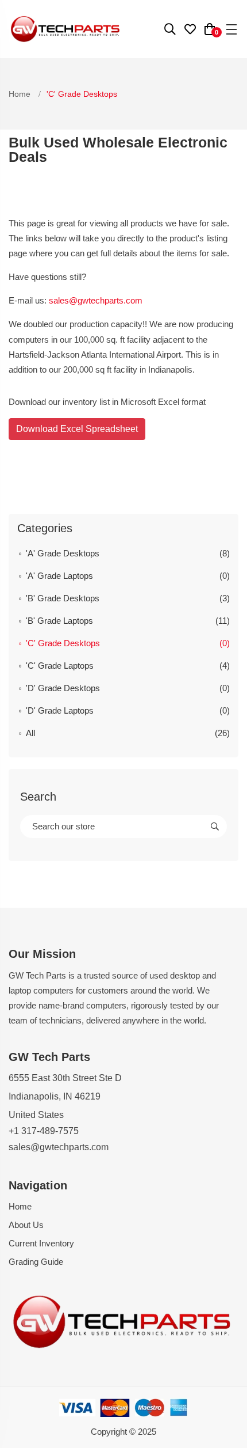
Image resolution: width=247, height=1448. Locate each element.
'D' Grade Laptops (60, 710)
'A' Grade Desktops (62, 553)
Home (21, 93)
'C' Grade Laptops (60, 665)
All (30, 733)
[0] (209, 30)
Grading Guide (36, 1262)
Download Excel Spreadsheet (77, 429)
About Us (26, 1225)
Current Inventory (41, 1243)
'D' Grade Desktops (63, 688)
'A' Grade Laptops (59, 576)
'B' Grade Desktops (62, 598)
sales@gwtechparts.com (95, 300)
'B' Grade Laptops (59, 621)
